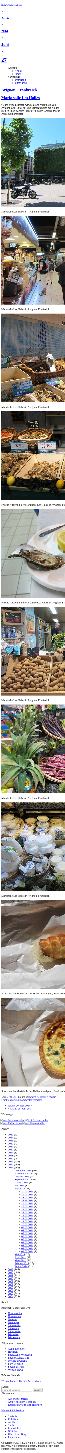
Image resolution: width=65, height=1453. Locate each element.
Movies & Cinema (17, 1360)
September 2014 (23, 1179)
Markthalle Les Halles (20, 98)
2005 (10, 1293)
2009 (10, 1281)
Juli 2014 (19, 1185)
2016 (10, 1161)
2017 (10, 1158)
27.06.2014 (27, 1200)
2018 (10, 1155)
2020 (10, 1149)
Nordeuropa (14, 1316)
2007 (10, 1287)
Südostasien (14, 1331)
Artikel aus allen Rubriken (22, 1401)
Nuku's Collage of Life (11, 5)
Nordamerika (15, 1313)
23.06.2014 (27, 1212)
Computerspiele (16, 1348)
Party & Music (15, 1363)
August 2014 (21, 1182)
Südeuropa (13, 1328)
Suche (11, 1425)
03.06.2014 (27, 1245)
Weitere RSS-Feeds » (12, 1410)
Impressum (14, 1437)
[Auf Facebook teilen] (12, 1120)
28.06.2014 (27, 1197)
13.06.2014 (27, 1218)
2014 (4, 31)
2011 (10, 1275)
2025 (10, 1134)
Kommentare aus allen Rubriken (25, 1404)
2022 (10, 1143)
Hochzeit (13, 1351)
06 (11, 1096)
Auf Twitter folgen (18, 1398)
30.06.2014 (27, 1191)
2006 (10, 1290)
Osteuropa (13, 1322)
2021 (10, 1146)
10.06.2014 (27, 1224)
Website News (15, 1369)
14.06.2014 (27, 1215)
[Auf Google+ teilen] (36, 1120)
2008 (10, 1284)
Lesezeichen (14, 1428)
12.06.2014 (27, 1221)
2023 (10, 1140)
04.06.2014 (27, 1242)
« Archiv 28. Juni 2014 (20, 1108)
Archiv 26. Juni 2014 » (20, 1105)
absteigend (20, 79)
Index (18, 73)
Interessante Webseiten (20, 1354)
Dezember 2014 (23, 1170)
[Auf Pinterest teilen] (33, 1123)
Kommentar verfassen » (31, 1099)
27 (4, 60)
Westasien (13, 1334)
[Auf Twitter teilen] (11, 1123)
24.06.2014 (27, 1209)
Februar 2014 (22, 1263)
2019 (10, 1152)
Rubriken (13, 1419)
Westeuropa (14, 1337)
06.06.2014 (27, 1236)
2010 (10, 1278)
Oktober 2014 (22, 1176)
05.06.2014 (27, 1239)
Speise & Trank (37, 1096)
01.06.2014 (27, 1251)
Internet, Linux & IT (19, 1357)
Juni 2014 (20, 1188)
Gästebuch (13, 1431)
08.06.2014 (27, 1230)
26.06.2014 (27, 1203)
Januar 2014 (21, 1266)
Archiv (5, 18)
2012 (10, 1272)
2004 (10, 1296)
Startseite (13, 1416)
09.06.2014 (27, 1227)
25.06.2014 (27, 1206)
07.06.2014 (27, 1233)
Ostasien (12, 1319)
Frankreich (27, 90)
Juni (5, 44)
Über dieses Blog (17, 1434)
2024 (10, 1137)
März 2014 (20, 1260)
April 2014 (20, 1257)
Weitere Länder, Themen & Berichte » (21, 1381)
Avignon (8, 90)
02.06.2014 (27, 1248)
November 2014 (23, 1173)
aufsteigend (21, 82)
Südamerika (14, 1325)
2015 (10, 1164)
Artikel (18, 70)
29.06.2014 (27, 1194)
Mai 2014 (20, 1254)
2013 (10, 1269)
